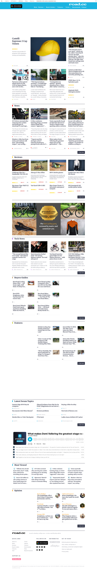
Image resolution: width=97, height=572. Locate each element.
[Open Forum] (70, 7)
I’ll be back (40, 417)
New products (18, 269)
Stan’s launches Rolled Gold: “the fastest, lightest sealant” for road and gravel (39, 256)
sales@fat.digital (78, 546)
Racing (53, 136)
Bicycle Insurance (28, 550)
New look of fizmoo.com (69, 411)
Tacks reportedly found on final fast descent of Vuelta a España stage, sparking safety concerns (58, 123)
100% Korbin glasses (56, 172)
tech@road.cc (72, 544)
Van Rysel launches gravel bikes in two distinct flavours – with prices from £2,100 (57, 256)
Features (14, 548)
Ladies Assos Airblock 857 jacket (72, 417)
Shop (25, 548)
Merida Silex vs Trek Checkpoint (22, 417)
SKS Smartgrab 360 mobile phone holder (75, 186)
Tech (13, 550)
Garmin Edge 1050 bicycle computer (20, 405)
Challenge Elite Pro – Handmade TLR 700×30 (20, 173)
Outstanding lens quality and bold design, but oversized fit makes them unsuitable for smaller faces (57, 177)
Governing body (75, 148)
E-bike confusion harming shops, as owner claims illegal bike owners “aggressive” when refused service (39, 124)
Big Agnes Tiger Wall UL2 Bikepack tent (20, 186)
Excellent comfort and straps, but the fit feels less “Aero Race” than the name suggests (76, 178)
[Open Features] (63, 7)
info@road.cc (73, 542)
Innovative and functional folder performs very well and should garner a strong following (38, 177)
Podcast (26, 545)
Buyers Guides (15, 547)
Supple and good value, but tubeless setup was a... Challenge (19, 178)
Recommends (27, 547)
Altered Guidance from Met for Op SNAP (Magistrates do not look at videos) (48, 406)
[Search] (1, 1)
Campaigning (17, 148)
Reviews (14, 545)
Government (74, 136)
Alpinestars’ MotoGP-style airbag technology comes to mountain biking (39, 479)
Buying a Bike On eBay (68, 404)
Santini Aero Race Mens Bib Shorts (76, 173)
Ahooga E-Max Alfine (38, 172)
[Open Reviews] (44, 7)
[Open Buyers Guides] (55, 7)
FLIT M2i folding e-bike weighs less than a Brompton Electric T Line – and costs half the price (76, 256)
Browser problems (43, 411)
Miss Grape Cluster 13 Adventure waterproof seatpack (57, 187)
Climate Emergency (34, 148)
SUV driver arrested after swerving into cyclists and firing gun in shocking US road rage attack (20, 124)
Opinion (26, 543)
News (13, 543)
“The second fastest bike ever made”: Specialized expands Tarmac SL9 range (20, 256)
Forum (25, 541)
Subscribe (17, 559)
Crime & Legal (18, 136)
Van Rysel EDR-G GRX (38, 185)
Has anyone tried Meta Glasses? (22, 411)
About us (14, 541)
